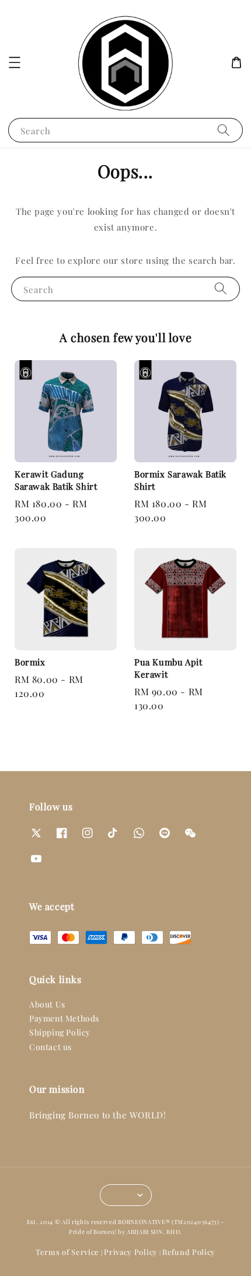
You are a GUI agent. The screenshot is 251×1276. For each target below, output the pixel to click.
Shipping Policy (59, 1032)
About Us (47, 1004)
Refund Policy (188, 1252)
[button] (14, 62)
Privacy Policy (131, 1252)
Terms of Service (67, 1252)
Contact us (50, 1046)
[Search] (223, 129)
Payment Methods (64, 1018)
